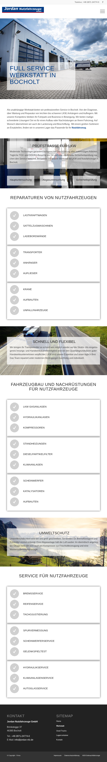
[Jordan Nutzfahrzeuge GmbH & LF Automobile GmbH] (23, 11)
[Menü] (102, 11)
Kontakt (59, 740)
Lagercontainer (62, 735)
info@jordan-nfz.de (23, 740)
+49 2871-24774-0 (21, 736)
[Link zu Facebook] (103, 2)
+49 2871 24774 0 (91, 2)
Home (58, 721)
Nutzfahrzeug (79, 127)
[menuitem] (102, 11)
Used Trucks (61, 731)
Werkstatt (60, 726)
